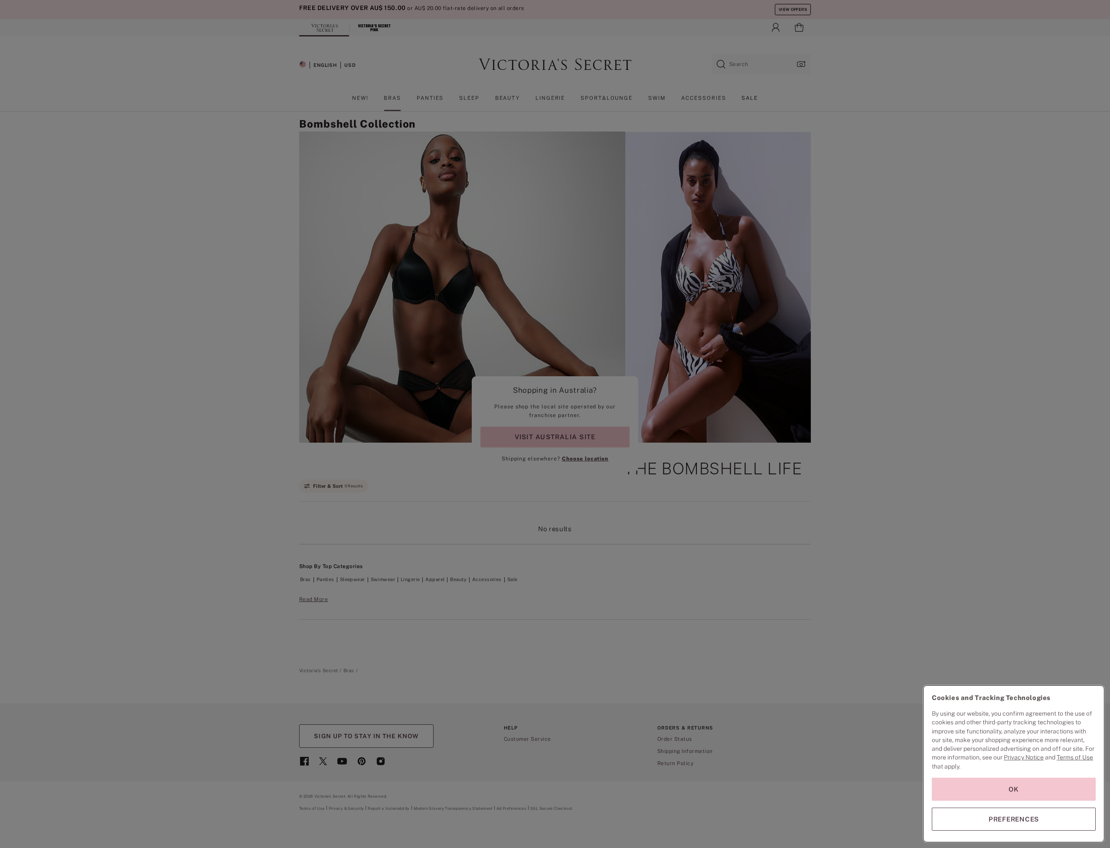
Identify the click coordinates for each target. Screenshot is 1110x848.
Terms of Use (1075, 757)
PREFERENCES (1014, 819)
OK (1014, 789)
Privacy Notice (1024, 757)
